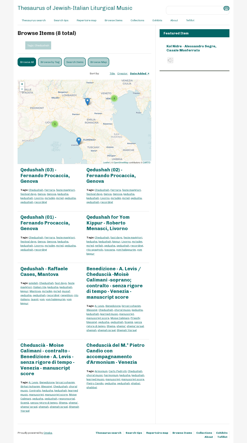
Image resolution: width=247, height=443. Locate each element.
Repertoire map (86, 20)
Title (112, 73)
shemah (91, 330)
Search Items (75, 62)
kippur (116, 241)
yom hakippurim (126, 249)
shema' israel (135, 326)
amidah (33, 283)
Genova (51, 194)
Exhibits (157, 20)
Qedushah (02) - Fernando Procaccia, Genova (111, 175)
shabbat (91, 387)
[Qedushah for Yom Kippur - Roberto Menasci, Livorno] (78, 141)
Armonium (101, 371)
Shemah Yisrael (127, 330)
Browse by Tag (50, 62)
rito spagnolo (94, 249)
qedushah (26, 202)
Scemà (128, 322)
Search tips (61, 20)
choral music (122, 310)
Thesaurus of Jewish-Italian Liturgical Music (75, 8)
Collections (137, 20)
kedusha (63, 194)
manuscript (126, 314)
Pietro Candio (95, 383)
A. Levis (99, 306)
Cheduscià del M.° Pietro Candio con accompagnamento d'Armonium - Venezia (115, 353)
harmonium (111, 375)
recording (40, 202)
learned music (109, 314)
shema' (121, 326)
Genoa (42, 194)
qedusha (70, 198)
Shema (111, 326)
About (174, 20)
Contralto (35, 390)
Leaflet (106, 162)
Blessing (91, 310)
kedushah (26, 198)
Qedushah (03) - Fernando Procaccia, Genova (45, 175)
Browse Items (114, 20)
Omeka (48, 432)
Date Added (138, 73)
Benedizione (113, 306)
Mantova (35, 291)
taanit (34, 299)
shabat (135, 383)
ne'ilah (99, 245)
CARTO (146, 162)
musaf (66, 291)
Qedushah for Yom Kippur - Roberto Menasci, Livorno (108, 222)
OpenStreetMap (120, 162)
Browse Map (98, 62)
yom (42, 299)
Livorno (39, 198)
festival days (28, 194)
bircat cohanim (131, 306)
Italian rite (39, 287)
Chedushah (36, 190)
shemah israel (107, 330)
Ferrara (49, 190)
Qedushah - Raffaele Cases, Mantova (44, 271)
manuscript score (97, 318)
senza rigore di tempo (44, 402)
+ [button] (22, 84)
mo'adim (50, 198)
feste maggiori (65, 190)
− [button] (22, 89)
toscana (109, 249)
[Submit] (226, 8)
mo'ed (59, 198)
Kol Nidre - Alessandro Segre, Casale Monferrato (191, 48)
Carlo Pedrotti (118, 371)
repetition (67, 295)
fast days (116, 237)
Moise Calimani (119, 318)
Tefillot (190, 20)
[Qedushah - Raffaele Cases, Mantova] (87, 102)
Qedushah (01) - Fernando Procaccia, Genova (45, 222)
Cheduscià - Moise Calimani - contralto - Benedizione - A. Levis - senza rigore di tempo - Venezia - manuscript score (47, 359)
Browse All (27, 62)
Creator (122, 73)
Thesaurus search (34, 20)
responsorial (66, 398)
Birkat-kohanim (30, 386)
